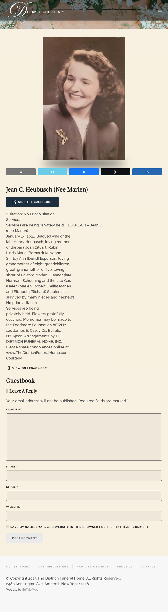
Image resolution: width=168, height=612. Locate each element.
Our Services (17, 566)
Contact (148, 566)
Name (11, 466)
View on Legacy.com (29, 368)
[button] (160, 10)
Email (12, 486)
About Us (125, 566)
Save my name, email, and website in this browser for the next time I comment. (79, 526)
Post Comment (24, 538)
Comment (14, 409)
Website (13, 506)
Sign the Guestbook (35, 201)
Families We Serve (93, 566)
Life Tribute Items (52, 566)
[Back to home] (37, 10)
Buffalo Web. (30, 589)
